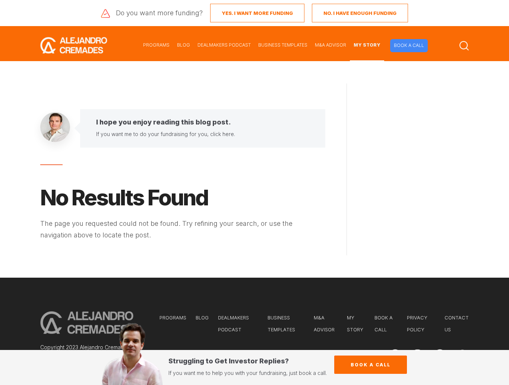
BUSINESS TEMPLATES (282, 45)
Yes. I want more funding (257, 13)
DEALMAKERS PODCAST (224, 45)
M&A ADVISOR (330, 45)
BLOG (183, 45)
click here (222, 134)
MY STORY (367, 45)
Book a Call (371, 364)
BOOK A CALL (409, 45)
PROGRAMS (156, 45)
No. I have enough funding (359, 13)
